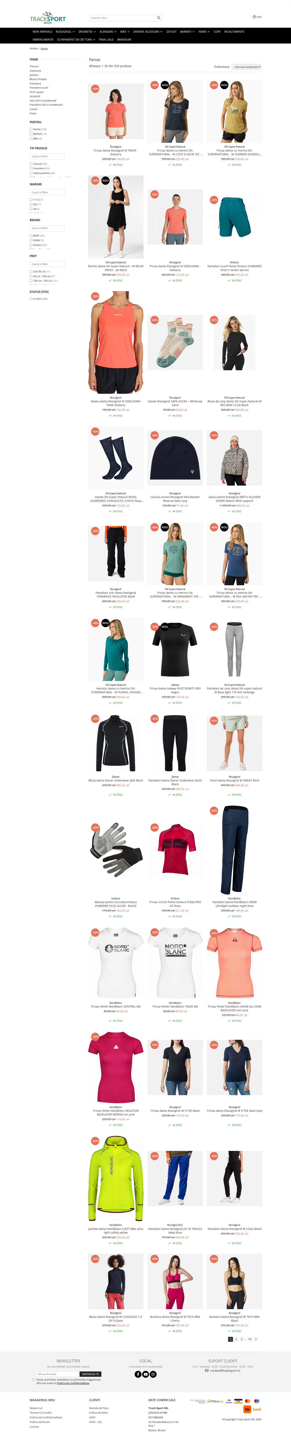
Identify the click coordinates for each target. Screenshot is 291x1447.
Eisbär (36, 240)
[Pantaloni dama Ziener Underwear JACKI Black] (175, 743)
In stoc (37, 298)
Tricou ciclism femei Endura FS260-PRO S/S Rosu (175, 904)
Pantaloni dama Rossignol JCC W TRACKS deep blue (175, 1230)
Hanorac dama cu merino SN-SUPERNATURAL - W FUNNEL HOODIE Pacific (115, 690)
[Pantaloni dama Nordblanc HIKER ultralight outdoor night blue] (234, 850)
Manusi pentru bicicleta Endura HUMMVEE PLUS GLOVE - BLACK (116, 904)
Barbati (37, 133)
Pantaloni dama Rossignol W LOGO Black (235, 1229)
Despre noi (36, 1408)
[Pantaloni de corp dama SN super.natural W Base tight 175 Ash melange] (234, 649)
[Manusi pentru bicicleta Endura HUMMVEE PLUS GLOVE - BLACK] (116, 850)
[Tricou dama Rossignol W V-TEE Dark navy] (234, 1067)
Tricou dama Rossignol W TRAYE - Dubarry (116, 152)
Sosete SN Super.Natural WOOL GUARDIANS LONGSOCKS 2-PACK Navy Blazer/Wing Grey (115, 499)
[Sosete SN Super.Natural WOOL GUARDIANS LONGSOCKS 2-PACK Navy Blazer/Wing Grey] (116, 458)
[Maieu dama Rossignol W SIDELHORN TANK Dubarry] (116, 342)
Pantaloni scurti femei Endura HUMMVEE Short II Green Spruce (234, 268)
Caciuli (33, 109)
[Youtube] (145, 1374)
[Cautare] (158, 18)
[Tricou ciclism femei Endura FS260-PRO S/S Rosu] (175, 850)
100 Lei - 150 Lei (42, 280)
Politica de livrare (40, 1422)
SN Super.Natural (175, 146)
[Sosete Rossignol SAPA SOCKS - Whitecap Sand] (175, 342)
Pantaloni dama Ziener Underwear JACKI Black (175, 782)
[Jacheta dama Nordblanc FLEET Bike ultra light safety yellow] (116, 1178)
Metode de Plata (98, 1408)
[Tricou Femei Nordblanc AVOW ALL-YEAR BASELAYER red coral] (234, 963)
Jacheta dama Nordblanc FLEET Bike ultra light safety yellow (115, 1230)
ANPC (92, 1417)
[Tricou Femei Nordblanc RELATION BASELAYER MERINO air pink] (116, 1067)
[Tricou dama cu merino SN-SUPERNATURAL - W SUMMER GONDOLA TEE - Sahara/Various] (234, 111)
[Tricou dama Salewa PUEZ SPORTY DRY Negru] (175, 649)
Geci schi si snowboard (43, 100)
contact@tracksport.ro (224, 1370)
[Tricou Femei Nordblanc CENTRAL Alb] (116, 963)
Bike (35, 138)
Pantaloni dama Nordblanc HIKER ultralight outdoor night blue (234, 904)
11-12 (36, 199)
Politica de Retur (98, 1412)
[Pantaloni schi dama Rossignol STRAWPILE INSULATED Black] (116, 553)
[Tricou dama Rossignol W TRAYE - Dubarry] (116, 111)
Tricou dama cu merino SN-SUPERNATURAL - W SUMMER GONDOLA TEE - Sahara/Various (234, 152)
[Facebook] (138, 1374)
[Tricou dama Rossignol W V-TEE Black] (175, 1067)
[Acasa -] (49, 18)
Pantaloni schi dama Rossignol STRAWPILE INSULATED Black (116, 594)
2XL (35, 204)
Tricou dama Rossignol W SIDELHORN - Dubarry (175, 268)
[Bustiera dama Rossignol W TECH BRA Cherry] (175, 1281)
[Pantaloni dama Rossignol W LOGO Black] (234, 1178)
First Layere (36, 92)
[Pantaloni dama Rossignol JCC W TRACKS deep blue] (175, 1178)
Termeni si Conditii (40, 1412)
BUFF (36, 235)
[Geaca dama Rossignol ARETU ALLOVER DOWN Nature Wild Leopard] (234, 458)
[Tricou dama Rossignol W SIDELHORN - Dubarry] (175, 217)
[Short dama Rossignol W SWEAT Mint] (234, 743)
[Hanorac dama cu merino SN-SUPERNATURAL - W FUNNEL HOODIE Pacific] (116, 649)
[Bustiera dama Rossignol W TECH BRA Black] (234, 1281)
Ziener (115, 776)
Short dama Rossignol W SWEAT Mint (234, 780)
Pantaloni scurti (39, 87)
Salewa (175, 685)
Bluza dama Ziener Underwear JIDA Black (115, 780)
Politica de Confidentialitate (73, 1383)
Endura (37, 245)
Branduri (124, 39)
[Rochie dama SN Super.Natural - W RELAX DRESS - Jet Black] (116, 217)
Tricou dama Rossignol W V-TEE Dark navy (234, 1111)
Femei (36, 129)
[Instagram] (153, 1374)
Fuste (33, 113)
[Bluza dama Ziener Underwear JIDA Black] (116, 743)
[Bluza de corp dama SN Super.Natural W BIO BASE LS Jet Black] (234, 342)
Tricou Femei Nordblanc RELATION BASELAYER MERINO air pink (116, 1112)
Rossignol (115, 146)
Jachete (34, 75)
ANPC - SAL (95, 1422)
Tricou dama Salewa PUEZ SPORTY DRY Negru (175, 690)
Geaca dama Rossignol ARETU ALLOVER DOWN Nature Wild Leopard (235, 499)
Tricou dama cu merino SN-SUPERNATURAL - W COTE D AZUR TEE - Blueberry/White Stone (175, 152)
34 (34, 209)
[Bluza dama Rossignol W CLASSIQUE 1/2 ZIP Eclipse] (116, 1281)
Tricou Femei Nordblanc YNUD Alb (175, 1006)
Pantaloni (35, 83)
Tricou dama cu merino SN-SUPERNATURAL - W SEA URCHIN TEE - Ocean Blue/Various (234, 594)
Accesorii (35, 96)
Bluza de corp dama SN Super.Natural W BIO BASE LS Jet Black (234, 403)
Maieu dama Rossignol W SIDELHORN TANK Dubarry (116, 403)
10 (249, 1339)
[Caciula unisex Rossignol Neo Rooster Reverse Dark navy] (175, 458)
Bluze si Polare (38, 79)
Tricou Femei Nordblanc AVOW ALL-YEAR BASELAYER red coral (235, 1008)
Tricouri (34, 66)
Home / (35, 48)
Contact (34, 1426)
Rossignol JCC (175, 1225)
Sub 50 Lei (39, 271)
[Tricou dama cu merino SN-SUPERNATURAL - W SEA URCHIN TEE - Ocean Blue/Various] (234, 553)
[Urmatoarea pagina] (255, 1339)
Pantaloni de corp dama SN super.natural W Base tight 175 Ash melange (234, 690)
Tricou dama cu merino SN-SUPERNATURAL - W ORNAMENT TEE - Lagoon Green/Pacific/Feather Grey (175, 594)
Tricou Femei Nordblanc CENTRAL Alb (116, 1006)
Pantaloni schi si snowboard (46, 104)
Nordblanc (234, 898)
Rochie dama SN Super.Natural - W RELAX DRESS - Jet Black (116, 268)
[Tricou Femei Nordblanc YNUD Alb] (175, 963)
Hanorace (35, 70)
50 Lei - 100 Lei (41, 276)
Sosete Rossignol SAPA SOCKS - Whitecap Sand (175, 403)
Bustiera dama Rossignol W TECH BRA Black (234, 1318)
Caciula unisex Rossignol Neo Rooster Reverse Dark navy (175, 499)
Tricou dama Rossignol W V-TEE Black (175, 1111)
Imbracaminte (41, 173)
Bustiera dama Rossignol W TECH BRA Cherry (175, 1318)
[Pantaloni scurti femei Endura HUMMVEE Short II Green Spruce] (234, 217)
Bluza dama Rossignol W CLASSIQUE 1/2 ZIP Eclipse (115, 1318)
